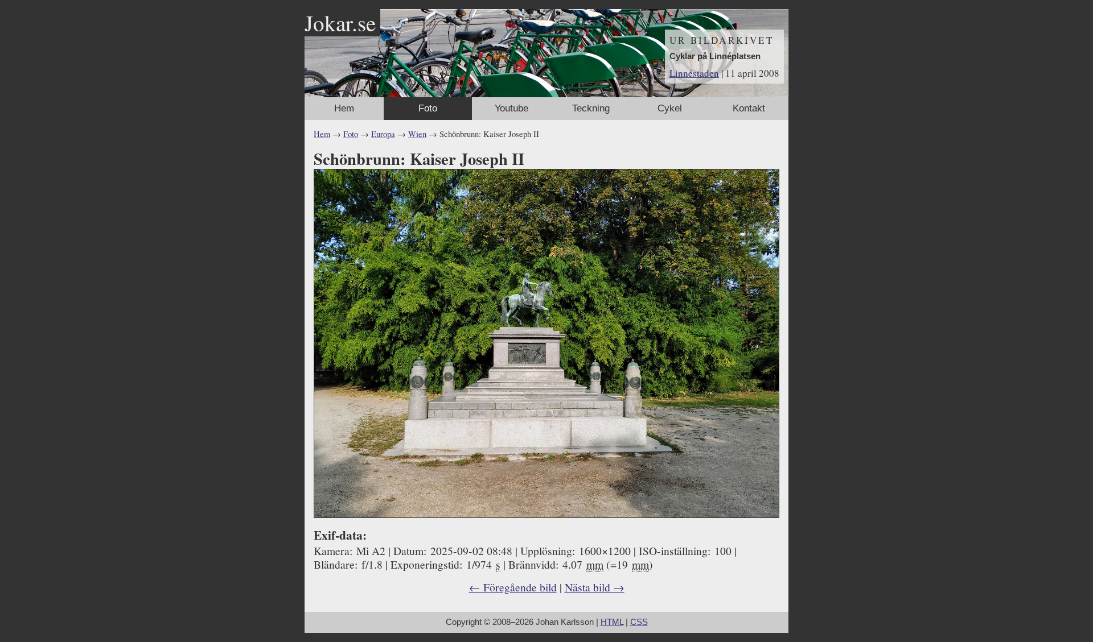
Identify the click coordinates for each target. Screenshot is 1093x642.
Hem (344, 108)
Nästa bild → (594, 586)
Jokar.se (340, 22)
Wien (417, 134)
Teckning (591, 108)
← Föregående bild (513, 586)
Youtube (511, 108)
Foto (427, 108)
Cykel (670, 108)
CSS (639, 622)
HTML (612, 622)
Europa (383, 134)
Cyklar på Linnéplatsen (715, 56)
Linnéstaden (694, 73)
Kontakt (749, 108)
